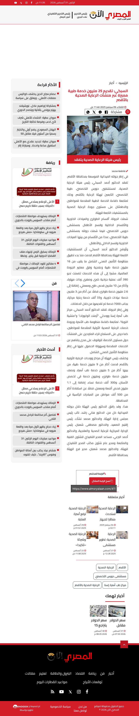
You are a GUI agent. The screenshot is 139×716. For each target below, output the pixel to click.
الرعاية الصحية (106, 567)
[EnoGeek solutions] (21, 706)
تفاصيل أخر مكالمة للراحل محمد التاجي (41, 324)
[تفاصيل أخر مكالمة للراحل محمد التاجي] (36, 306)
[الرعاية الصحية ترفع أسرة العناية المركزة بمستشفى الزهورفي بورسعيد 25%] (92, 509)
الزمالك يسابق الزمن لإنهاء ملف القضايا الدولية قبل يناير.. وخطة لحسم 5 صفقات (37, 254)
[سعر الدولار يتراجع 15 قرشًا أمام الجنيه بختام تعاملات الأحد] (98, 611)
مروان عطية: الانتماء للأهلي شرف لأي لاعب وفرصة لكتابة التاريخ (37, 120)
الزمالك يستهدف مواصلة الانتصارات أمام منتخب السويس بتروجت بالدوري (35, 218)
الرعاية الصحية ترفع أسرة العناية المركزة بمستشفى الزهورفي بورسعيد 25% (77, 514)
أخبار (111, 83)
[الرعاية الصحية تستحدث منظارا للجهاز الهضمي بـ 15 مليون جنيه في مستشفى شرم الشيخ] (122, 509)
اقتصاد (80, 673)
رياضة (50, 162)
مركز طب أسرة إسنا (115, 585)
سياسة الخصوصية (60, 706)
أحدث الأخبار (46, 349)
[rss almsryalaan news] (52, 692)
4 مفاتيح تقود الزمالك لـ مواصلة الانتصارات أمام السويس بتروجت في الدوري (36, 265)
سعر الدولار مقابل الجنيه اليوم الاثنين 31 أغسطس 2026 (117, 623)
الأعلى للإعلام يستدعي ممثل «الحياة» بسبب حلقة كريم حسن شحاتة (36, 204)
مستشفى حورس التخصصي (110, 576)
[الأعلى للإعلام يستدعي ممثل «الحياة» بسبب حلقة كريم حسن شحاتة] (36, 183)
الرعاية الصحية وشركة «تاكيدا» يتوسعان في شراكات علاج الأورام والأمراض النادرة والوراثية (77, 539)
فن (54, 283)
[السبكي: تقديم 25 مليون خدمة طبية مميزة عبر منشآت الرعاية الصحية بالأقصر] (100, 112)
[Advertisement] (69, 49)
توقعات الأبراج (92, 682)
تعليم (42, 673)
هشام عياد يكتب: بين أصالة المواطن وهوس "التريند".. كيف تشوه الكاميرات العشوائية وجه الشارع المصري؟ (35, 452)
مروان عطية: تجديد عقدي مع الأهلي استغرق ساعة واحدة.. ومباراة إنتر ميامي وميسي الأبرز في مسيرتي (35, 143)
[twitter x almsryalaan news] (21, 2)
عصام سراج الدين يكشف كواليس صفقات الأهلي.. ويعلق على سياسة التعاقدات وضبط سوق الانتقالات (36, 96)
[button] (23, 283)
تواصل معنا (80, 710)
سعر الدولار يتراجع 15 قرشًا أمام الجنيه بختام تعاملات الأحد (98, 623)
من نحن (82, 706)
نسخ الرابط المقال (101, 481)
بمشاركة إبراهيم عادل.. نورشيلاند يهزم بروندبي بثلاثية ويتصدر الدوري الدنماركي (36, 108)
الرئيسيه (123, 83)
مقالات (30, 673)
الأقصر (122, 567)
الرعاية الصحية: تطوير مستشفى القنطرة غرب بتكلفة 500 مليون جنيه (107, 539)
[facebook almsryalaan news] (31, 2)
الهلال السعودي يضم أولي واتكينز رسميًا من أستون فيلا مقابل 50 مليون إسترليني (36, 131)
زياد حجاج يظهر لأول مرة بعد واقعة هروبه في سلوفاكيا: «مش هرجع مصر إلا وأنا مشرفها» (36, 230)
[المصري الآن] (110, 15)
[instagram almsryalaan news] (26, 2)
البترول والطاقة (60, 673)
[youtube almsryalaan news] (15, 2)
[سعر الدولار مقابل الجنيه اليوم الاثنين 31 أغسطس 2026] (116, 611)
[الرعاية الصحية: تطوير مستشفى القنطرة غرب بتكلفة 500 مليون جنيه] (122, 535)
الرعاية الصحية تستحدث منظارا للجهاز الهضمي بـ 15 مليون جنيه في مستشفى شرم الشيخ (107, 514)
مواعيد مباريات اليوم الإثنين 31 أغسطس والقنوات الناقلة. (38, 242)
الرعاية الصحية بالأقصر (87, 585)
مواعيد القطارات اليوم (52, 682)
